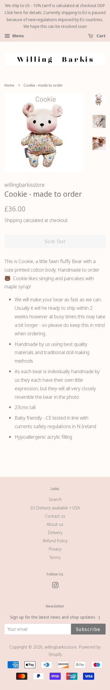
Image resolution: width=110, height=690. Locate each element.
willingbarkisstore (61, 647)
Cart (101, 36)
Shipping (13, 220)
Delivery (55, 532)
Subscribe (88, 629)
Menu (17, 36)
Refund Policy (55, 540)
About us (55, 524)
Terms (55, 557)
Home (9, 85)
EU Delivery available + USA (55, 508)
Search (55, 499)
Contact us (55, 516)
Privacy (55, 549)
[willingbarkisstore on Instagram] (55, 586)
